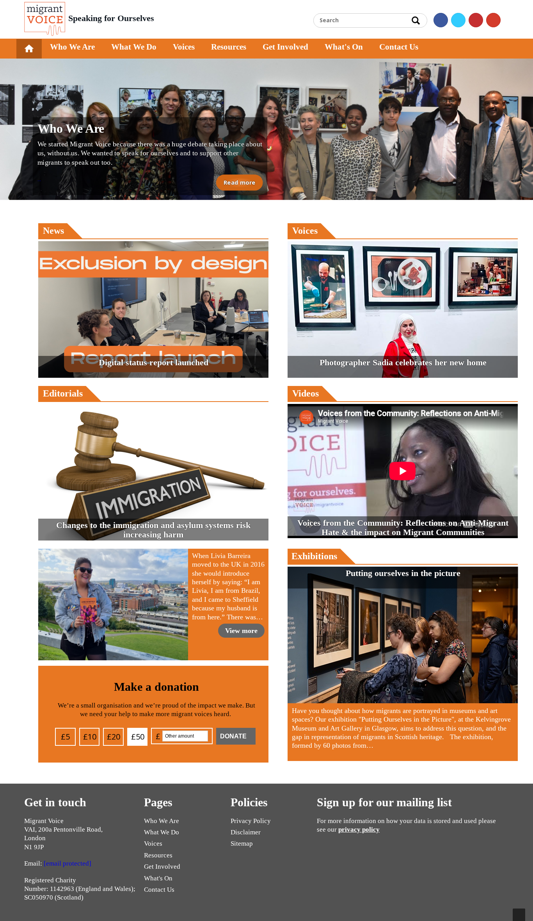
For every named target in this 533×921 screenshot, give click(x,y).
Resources (228, 47)
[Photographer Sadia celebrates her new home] (403, 375)
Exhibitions (314, 556)
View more (241, 631)
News (53, 231)
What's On (344, 47)
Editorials (63, 393)
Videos (305, 393)
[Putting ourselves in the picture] (403, 701)
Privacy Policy (251, 821)
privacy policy (359, 829)
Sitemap (242, 843)
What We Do (133, 47)
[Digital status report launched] (153, 375)
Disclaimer (246, 832)
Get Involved (285, 47)
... (150, 152)
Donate (233, 736)
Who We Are (72, 47)
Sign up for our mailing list (384, 802)
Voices (184, 47)
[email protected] (67, 863)
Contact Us (398, 47)
